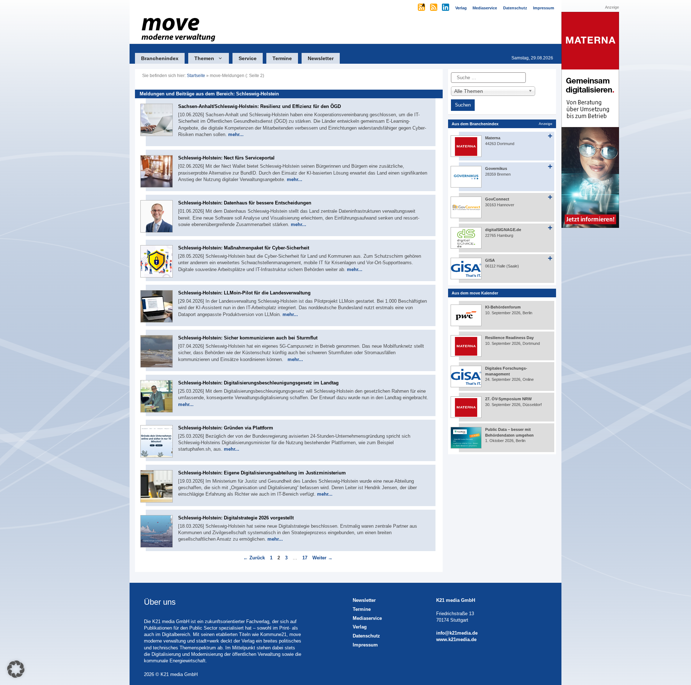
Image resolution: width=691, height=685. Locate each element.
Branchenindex (160, 58)
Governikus (496, 168)
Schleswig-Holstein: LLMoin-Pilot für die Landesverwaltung (244, 293)
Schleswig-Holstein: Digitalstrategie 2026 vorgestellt (236, 517)
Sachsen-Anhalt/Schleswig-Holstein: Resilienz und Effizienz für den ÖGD (259, 106)
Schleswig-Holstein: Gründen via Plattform (225, 428)
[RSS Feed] (434, 8)
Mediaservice (367, 618)
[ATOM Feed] (422, 8)
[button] (16, 669)
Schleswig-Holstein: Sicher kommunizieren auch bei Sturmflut (247, 338)
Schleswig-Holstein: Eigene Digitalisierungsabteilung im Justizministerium (262, 473)
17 (305, 557)
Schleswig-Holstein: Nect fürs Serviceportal (226, 158)
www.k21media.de (456, 639)
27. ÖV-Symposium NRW (508, 399)
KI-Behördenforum (503, 307)
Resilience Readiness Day (509, 337)
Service (248, 58)
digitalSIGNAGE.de (503, 229)
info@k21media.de (457, 633)
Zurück (254, 557)
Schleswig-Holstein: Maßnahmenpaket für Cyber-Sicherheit (243, 248)
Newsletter (321, 58)
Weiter (322, 557)
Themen (204, 58)
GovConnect (497, 199)
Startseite (196, 75)
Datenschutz (366, 636)
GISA (490, 260)
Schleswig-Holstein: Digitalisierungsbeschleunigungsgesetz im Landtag (258, 383)
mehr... (236, 134)
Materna (492, 138)
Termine (282, 58)
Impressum (365, 645)
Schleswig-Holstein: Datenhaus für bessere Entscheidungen (244, 203)
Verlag (360, 627)
